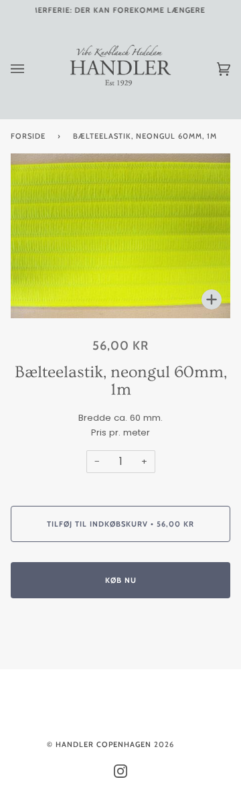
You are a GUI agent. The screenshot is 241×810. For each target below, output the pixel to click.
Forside (28, 136)
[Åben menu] (31, 69)
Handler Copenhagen (103, 744)
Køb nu (121, 580)
